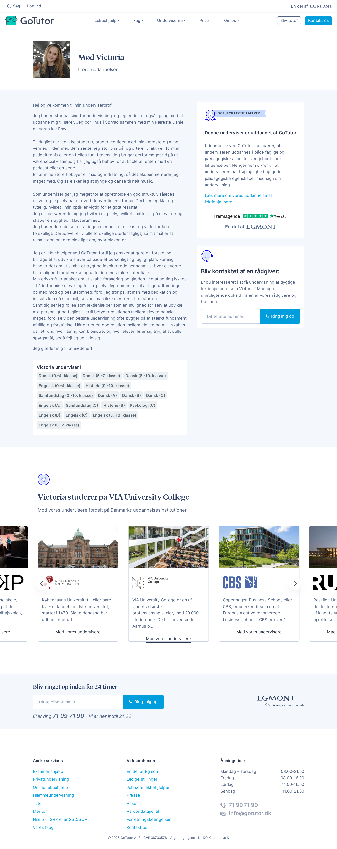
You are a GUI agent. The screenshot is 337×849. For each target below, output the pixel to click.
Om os (230, 20)
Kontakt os (318, 20)
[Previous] (42, 583)
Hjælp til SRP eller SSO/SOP (60, 819)
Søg (16, 5)
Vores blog (43, 827)
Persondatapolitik (143, 811)
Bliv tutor (289, 20)
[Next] (295, 583)
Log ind (34, 5)
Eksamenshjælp (48, 771)
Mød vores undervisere (168, 638)
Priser (204, 20)
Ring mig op (282, 316)
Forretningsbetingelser (149, 819)
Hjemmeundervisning (53, 795)
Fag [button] (136, 20)
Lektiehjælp (106, 20)
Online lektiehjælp (50, 787)
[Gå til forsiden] (29, 20)
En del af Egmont (143, 771)
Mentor (40, 811)
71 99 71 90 (68, 715)
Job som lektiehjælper (148, 787)
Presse (133, 795)
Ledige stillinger (142, 779)
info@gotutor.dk (249, 813)
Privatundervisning (51, 779)
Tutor (38, 803)
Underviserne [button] (170, 20)
